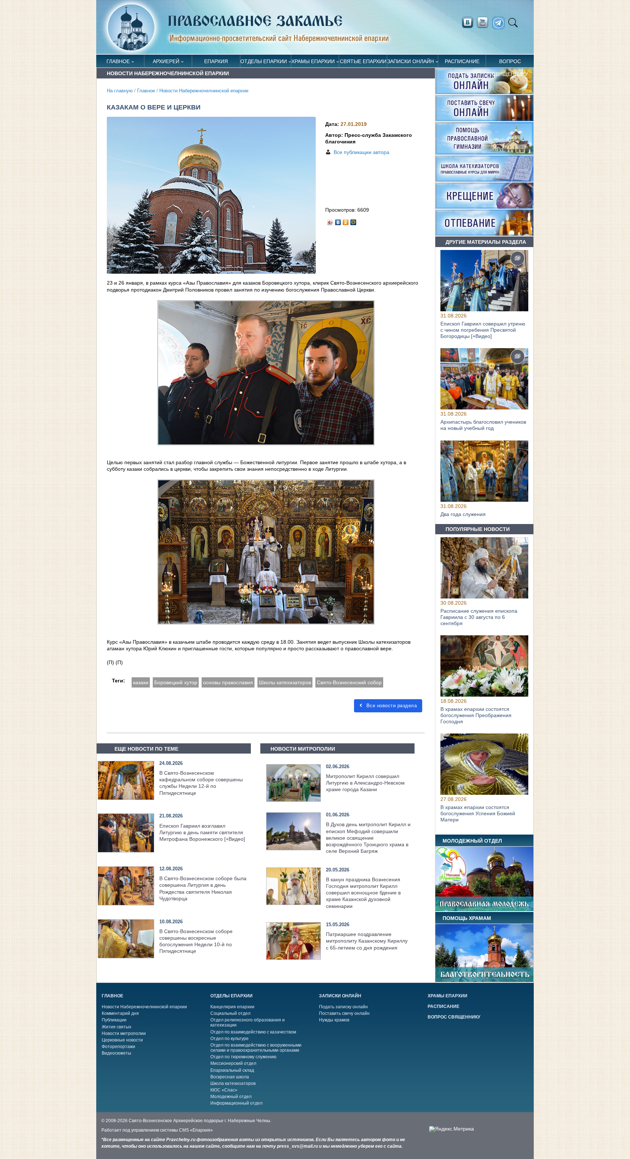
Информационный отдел (236, 1103)
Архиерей (166, 61)
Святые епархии (363, 61)
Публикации (114, 1020)
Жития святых (116, 1026)
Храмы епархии (313, 61)
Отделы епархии (263, 61)
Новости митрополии (124, 1033)
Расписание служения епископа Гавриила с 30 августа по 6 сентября (478, 617)
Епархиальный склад (232, 1070)
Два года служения (463, 514)
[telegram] (500, 23)
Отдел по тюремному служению (243, 1056)
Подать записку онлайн (343, 1006)
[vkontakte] (467, 22)
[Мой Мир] (353, 220)
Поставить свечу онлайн (344, 1013)
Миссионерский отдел (233, 1063)
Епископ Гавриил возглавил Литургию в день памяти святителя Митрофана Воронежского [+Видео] (202, 832)
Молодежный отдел (231, 1096)
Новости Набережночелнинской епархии (203, 90)
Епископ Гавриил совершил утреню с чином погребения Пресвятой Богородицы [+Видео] (482, 330)
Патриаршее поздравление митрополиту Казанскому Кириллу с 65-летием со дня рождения (367, 940)
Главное (118, 61)
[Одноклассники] (346, 220)
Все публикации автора (361, 152)
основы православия (228, 682)
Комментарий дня (120, 1013)
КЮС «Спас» (223, 1090)
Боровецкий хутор (175, 682)
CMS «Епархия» (196, 1130)
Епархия (216, 61)
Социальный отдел (230, 1013)
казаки (140, 682)
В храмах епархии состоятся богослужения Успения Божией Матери (477, 814)
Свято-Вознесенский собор (349, 682)
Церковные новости (122, 1040)
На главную (120, 90)
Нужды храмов (334, 1020)
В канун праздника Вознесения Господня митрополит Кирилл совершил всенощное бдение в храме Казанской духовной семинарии (363, 893)
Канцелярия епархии (232, 1006)
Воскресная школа (229, 1076)
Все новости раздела (391, 705)
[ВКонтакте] (338, 220)
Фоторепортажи (118, 1046)
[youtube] (484, 22)
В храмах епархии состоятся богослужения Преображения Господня (476, 715)
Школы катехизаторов (285, 682)
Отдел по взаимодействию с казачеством (253, 1032)
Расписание (462, 61)
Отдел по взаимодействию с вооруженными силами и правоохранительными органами (256, 1048)
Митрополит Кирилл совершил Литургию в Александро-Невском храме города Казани (365, 782)
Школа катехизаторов (233, 1083)
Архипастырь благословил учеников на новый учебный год (483, 425)
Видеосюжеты (116, 1053)
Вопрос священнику (510, 63)
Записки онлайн (410, 61)
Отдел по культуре (229, 1038)
